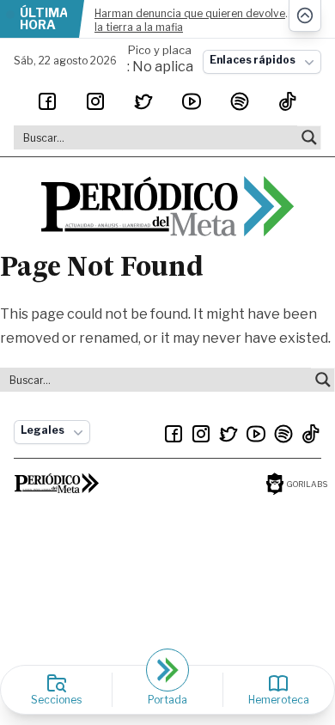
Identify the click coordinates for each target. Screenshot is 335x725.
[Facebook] (47, 101)
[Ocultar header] (305, 16)
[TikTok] (287, 101)
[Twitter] (143, 101)
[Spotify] (239, 101)
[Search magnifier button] (309, 137)
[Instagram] (95, 101)
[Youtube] (191, 101)
